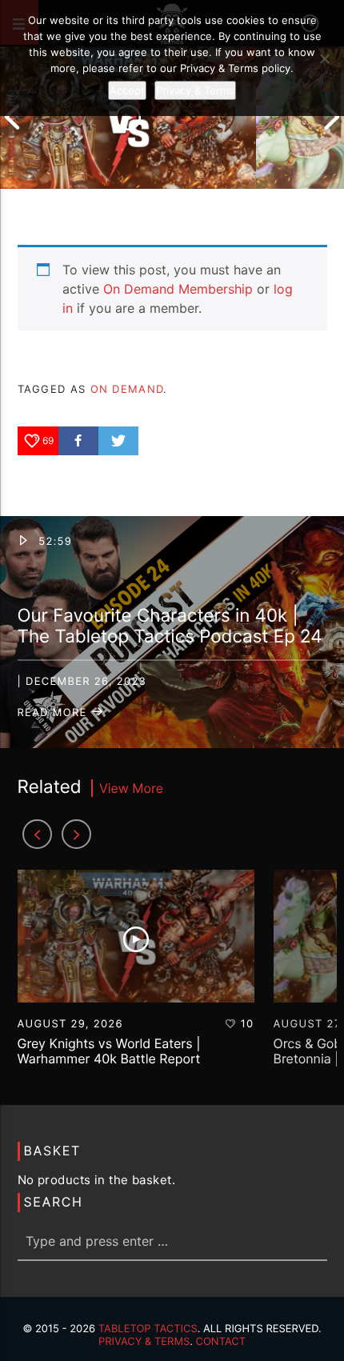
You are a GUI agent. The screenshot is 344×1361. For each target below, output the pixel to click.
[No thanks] (324, 58)
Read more (54, 713)
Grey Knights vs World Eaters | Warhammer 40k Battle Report (109, 1051)
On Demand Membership (178, 289)
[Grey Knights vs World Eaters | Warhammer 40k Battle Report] (128, 117)
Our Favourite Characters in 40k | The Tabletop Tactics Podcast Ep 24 (170, 626)
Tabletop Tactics (148, 1329)
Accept (127, 90)
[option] (128, 117)
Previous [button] (12, 117)
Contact (221, 1341)
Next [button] (332, 117)
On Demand (127, 388)
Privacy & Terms (144, 1341)
